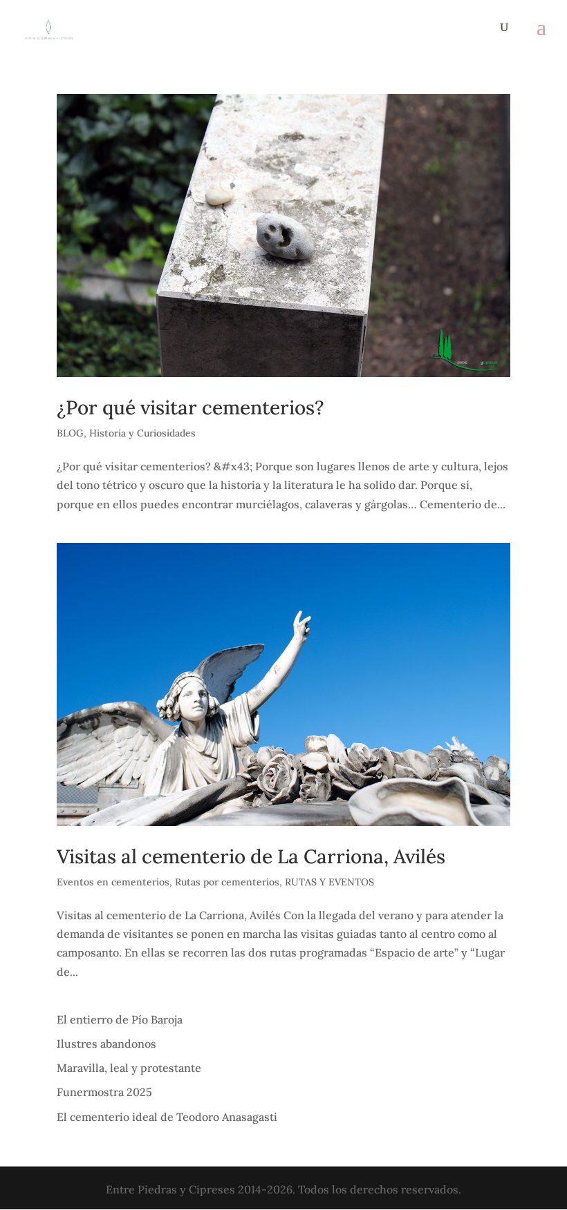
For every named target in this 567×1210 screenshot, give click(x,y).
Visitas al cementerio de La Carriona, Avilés (251, 856)
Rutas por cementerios (227, 882)
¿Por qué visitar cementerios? (190, 407)
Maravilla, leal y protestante (129, 1068)
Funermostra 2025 (104, 1092)
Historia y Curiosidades (142, 433)
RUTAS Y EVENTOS (329, 882)
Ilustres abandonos (106, 1043)
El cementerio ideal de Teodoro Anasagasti (167, 1117)
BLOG (70, 433)
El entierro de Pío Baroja (120, 1019)
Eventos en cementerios (113, 882)
